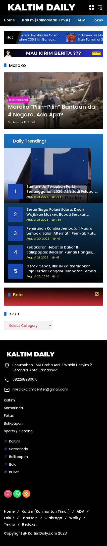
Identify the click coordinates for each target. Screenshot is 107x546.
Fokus (9, 415)
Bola (12, 464)
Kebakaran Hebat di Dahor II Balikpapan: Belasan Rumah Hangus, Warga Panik (59, 250)
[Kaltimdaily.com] (41, 7)
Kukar (14, 472)
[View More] (97, 294)
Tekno (9, 524)
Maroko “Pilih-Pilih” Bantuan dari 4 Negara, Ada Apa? (53, 110)
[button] (100, 7)
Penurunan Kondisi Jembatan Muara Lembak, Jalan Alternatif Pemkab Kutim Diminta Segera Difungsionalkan (62, 231)
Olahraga (53, 517)
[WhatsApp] (17, 494)
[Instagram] (8, 494)
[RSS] (26, 494)
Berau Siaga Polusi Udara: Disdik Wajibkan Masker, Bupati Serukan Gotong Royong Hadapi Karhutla (56, 212)
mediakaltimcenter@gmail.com (40, 389)
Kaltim (9, 400)
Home (9, 511)
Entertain (29, 517)
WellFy (75, 517)
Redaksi (29, 524)
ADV (80, 511)
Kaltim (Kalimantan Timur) (46, 511)
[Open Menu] (92, 7)
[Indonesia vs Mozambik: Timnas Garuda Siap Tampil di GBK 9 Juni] (60, 37)
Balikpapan (13, 423)
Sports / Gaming (18, 431)
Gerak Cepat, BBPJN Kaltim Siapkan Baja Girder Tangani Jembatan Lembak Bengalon (62, 269)
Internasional (18, 100)
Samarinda (13, 407)
